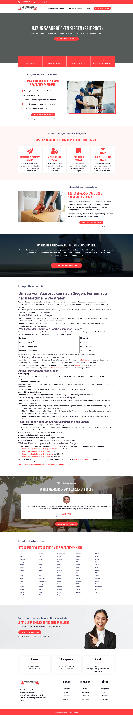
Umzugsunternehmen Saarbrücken (56, 8)
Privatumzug (66, 688)
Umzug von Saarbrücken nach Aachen (36, 457)
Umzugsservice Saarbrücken (75, 8)
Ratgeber (105, 692)
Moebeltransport (56, 368)
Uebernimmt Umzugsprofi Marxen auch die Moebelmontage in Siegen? (47, 440)
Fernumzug (78, 365)
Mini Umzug (66, 692)
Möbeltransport (85, 692)
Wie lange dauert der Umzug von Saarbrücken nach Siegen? (43, 425)
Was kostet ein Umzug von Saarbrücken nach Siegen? (41, 432)
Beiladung (85, 360)
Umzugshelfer (85, 699)
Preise (88, 8)
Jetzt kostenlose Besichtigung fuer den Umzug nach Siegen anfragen (44, 464)
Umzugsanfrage (105, 688)
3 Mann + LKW (85, 696)
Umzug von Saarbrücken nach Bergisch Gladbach (40, 449)
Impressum (105, 696)
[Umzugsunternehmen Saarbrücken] (28, 8)
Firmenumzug (66, 699)
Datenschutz (105, 699)
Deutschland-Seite (81, 459)
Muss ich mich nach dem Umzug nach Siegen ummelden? (42, 438)
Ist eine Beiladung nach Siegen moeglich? (36, 435)
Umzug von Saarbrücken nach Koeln (35, 451)
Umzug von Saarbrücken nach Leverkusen (37, 454)
